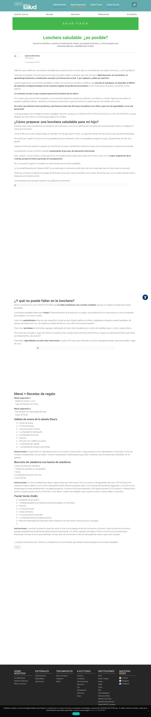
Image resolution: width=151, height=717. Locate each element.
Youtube (125, 678)
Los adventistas (19, 678)
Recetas (49, 14)
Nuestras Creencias (21, 681)
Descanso (80, 693)
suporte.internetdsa (32, 56)
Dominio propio (82, 681)
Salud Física (96, 4)
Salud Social (113, 4)
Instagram (125, 681)
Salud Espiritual (78, 4)
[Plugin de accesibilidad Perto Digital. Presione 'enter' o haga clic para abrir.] (145, 297)
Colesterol (59, 679)
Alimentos (75, 14)
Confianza (80, 679)
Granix (100, 681)
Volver (17, 547)
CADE (100, 684)
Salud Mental (59, 4)
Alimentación (81, 690)
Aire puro (80, 676)
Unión (100, 687)
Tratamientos (103, 14)
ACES (100, 676)
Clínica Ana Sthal (104, 696)
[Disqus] (75, 579)
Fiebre (58, 681)
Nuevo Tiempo (103, 679)
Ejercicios (80, 684)
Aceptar (76, 714)
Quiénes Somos (21, 14)
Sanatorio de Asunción (106, 702)
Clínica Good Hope (104, 699)
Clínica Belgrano (103, 693)
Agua (79, 696)
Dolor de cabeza (61, 676)
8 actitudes (132, 14)
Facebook (125, 684)
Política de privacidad (97, 710)
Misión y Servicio (20, 684)
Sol (78, 687)
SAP (99, 690)
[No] (148, 711)
